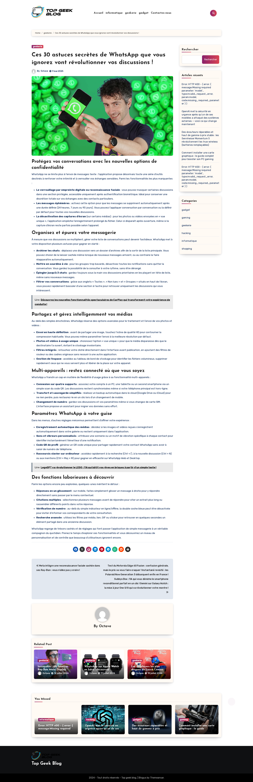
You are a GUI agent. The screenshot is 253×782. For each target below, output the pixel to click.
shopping (187, 248)
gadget (144, 13)
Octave (44, 71)
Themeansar (157, 777)
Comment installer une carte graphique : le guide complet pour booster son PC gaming (198, 156)
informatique (114, 13)
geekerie (130, 13)
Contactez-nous (161, 13)
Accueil (98, 13)
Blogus (142, 777)
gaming (186, 217)
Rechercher (190, 49)
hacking (186, 233)
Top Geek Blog (47, 763)
